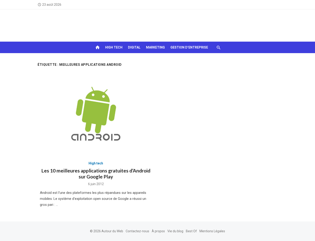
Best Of (191, 231)
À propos (158, 231)
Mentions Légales (212, 231)
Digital (134, 47)
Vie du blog (175, 231)
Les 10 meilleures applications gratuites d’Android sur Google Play (95, 173)
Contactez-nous (137, 231)
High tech (113, 47)
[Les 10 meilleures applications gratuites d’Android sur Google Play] (96, 114)
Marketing (155, 47)
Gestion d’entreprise (189, 47)
